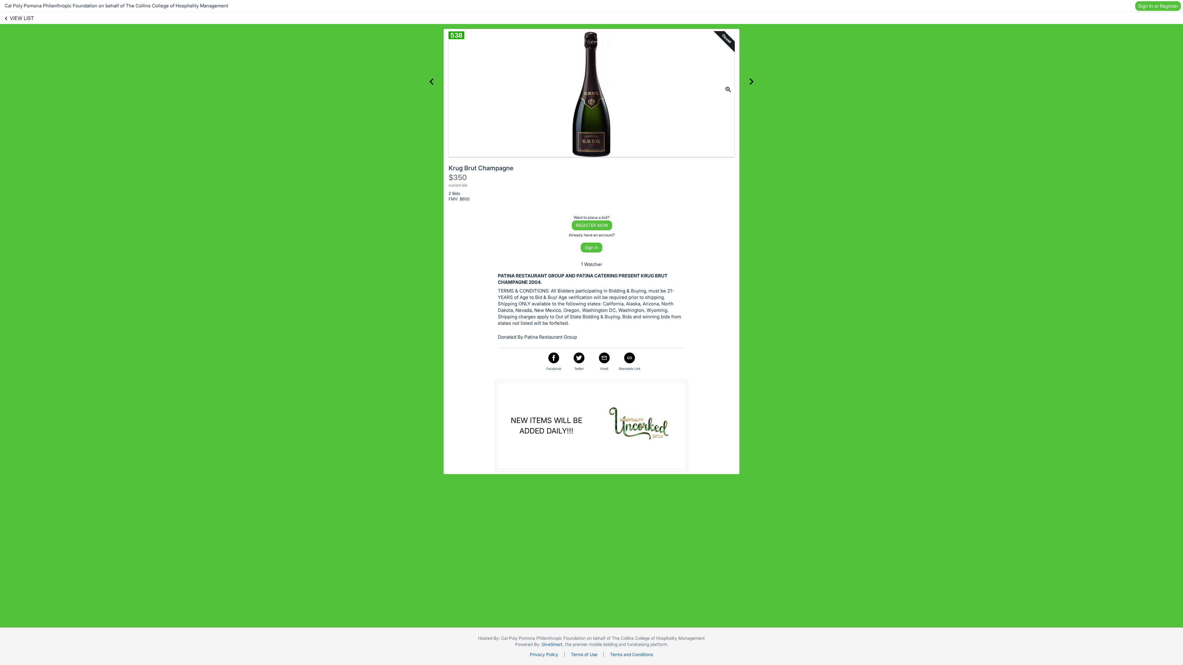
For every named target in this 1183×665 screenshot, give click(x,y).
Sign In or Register (1158, 6)
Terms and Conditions (631, 654)
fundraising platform (647, 644)
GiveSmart (552, 644)
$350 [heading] (458, 177)
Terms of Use (584, 654)
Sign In (591, 247)
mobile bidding (603, 644)
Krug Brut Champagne (481, 168)
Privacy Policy (544, 654)
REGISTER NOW (592, 225)
